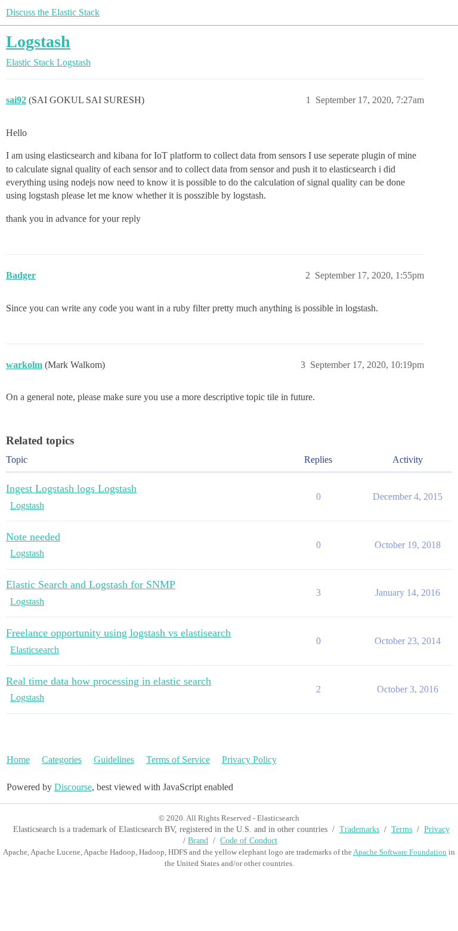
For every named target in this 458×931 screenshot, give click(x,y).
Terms (401, 829)
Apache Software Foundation (400, 852)
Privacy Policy (249, 759)
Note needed (33, 537)
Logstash (38, 41)
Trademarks (359, 829)
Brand (198, 840)
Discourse (73, 787)
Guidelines (114, 759)
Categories (62, 759)
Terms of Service (178, 759)
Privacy (437, 829)
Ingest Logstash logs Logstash (71, 488)
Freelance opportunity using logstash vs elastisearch (118, 633)
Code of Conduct (248, 840)
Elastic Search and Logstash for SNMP (90, 584)
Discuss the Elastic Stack (53, 12)
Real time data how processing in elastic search (108, 681)
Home (18, 759)
